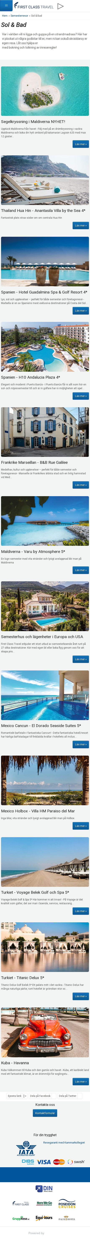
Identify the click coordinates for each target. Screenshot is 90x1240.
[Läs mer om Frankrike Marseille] (45, 432)
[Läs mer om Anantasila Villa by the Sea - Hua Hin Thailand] (45, 180)
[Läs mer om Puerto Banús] (45, 346)
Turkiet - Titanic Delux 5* (22, 977)
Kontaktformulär (45, 1113)
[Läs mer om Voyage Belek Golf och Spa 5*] (45, 862)
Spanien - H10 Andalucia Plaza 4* (30, 377)
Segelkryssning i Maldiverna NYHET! (33, 121)
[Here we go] (44, 1204)
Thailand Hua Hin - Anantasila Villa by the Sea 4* (43, 210)
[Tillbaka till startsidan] (34, 5)
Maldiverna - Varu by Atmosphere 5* (33, 551)
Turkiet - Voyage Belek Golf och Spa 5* (35, 892)
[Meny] (6, 5)
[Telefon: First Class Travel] (72, 4)
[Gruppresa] (21, 1218)
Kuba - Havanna (15, 1062)
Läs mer (80, 144)
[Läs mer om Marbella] (45, 261)
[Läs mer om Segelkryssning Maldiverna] (45, 91)
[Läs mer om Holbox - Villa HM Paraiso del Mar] (45, 780)
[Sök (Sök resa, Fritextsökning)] (84, 6)
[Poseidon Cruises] (67, 1204)
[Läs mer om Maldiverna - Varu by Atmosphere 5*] (45, 521)
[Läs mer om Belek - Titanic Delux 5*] (45, 947)
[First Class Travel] (21, 1204)
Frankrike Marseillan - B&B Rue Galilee (34, 462)
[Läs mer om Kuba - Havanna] (45, 1032)
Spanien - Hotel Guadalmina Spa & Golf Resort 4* (44, 292)
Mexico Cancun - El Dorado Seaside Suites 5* (41, 725)
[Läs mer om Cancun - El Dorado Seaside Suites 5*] (45, 695)
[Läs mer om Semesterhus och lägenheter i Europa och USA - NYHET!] (45, 606)
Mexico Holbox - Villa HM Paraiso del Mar (38, 811)
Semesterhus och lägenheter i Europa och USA (42, 636)
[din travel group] (44, 1189)
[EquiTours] (44, 1219)
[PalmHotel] (67, 1219)
